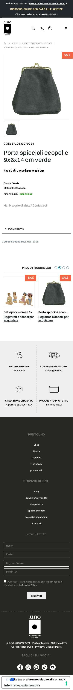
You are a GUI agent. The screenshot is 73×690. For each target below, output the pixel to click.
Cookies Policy (54, 646)
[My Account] (42, 28)
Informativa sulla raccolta (22, 685)
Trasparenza (36, 504)
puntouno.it (36, 470)
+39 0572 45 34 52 (48, 14)
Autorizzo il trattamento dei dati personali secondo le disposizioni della (33, 583)
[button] (56, 267)
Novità (36, 451)
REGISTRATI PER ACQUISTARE (47, 3)
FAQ (36, 491)
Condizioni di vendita (36, 498)
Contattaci (40, 205)
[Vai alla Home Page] (5, 43)
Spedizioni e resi (36, 510)
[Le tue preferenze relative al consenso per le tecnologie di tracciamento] (66, 683)
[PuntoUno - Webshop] (7, 28)
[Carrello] (50, 28)
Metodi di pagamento (36, 517)
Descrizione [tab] (16, 228)
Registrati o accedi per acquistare (24, 170)
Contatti (36, 523)
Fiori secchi (36, 464)
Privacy (39, 646)
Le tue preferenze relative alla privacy (39, 679)
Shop (36, 445)
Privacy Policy (29, 585)
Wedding (36, 457)
